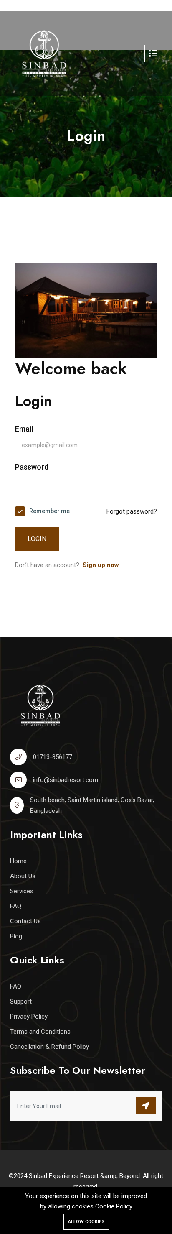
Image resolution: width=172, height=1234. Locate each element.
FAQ (15, 906)
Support (21, 1001)
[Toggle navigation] (153, 53)
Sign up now (101, 565)
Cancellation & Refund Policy (49, 1046)
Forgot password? (131, 511)
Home (18, 861)
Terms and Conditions (40, 1031)
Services (21, 891)
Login (37, 539)
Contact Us (25, 921)
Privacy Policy (29, 1016)
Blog (16, 936)
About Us (22, 876)
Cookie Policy (113, 1206)
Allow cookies (86, 1221)
